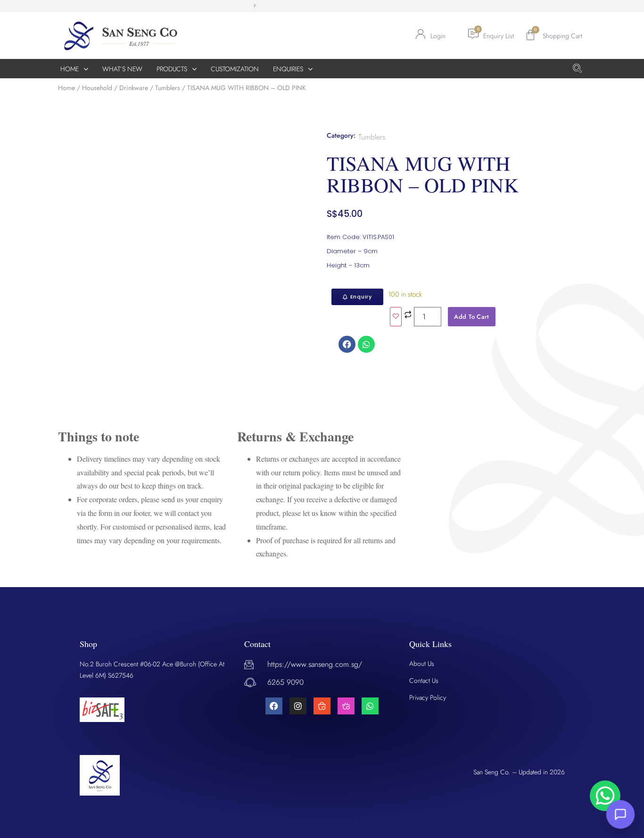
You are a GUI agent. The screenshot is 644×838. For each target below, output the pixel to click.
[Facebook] (273, 705)
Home (66, 87)
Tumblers (167, 87)
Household (97, 87)
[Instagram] (297, 705)
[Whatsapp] (370, 705)
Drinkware (133, 87)
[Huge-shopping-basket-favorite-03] (346, 705)
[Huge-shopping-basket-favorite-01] (322, 705)
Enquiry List (498, 36)
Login (438, 36)
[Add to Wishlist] (396, 316)
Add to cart (471, 316)
